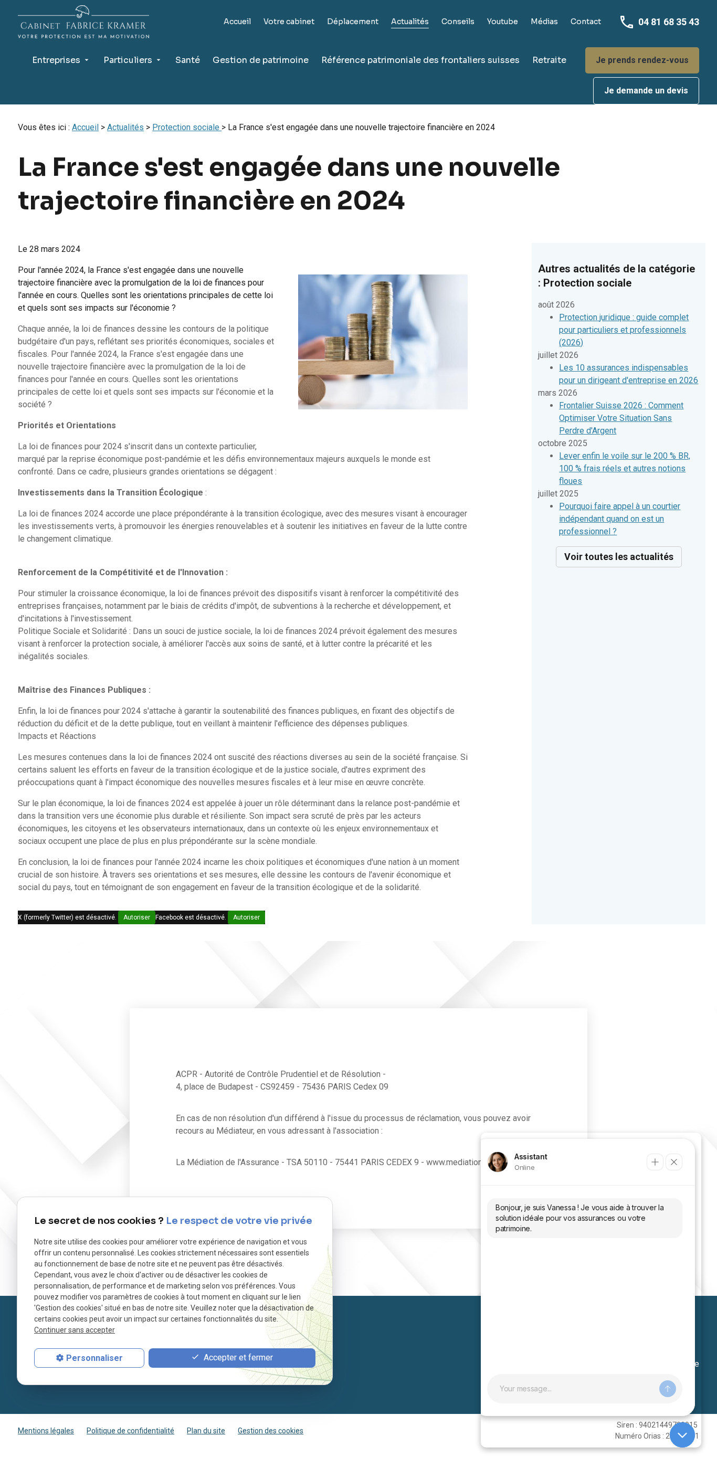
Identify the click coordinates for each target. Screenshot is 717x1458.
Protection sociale (187, 127)
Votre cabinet (288, 21)
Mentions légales (46, 1431)
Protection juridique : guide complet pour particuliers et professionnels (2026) (624, 329)
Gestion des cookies (270, 1431)
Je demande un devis (646, 91)
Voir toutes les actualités (618, 556)
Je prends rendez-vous (642, 60)
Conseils (458, 21)
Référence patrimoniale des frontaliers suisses (420, 60)
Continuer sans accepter (74, 1330)
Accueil (237, 21)
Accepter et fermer (237, 1357)
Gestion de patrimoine (261, 60)
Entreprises (56, 60)
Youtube (502, 21)
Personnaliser (94, 1358)
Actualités (410, 21)
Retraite (549, 60)
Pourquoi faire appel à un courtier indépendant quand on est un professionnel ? (619, 518)
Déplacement (352, 21)
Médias (544, 21)
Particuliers (127, 60)
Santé (187, 60)
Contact (586, 21)
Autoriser (136, 917)
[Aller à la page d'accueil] (83, 21)
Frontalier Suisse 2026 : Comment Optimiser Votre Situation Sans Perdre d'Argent (621, 418)
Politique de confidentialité (130, 1431)
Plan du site (206, 1431)
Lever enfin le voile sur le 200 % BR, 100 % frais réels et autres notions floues (624, 468)
